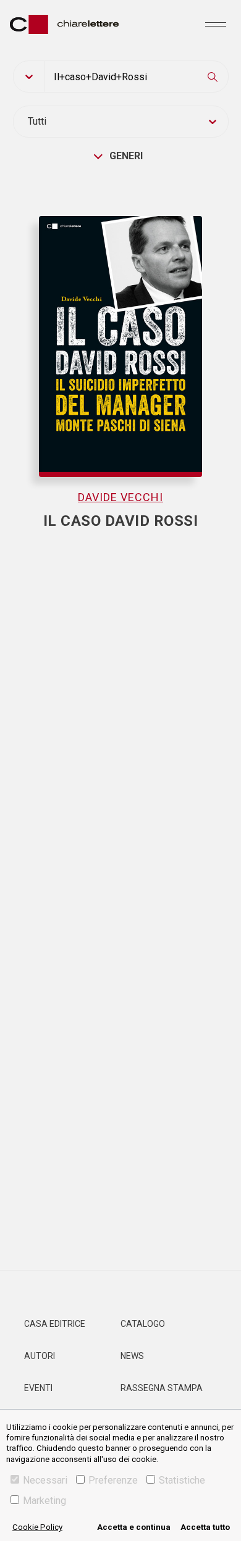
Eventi (38, 1388)
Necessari (45, 1480)
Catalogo (142, 1324)
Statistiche (182, 1480)
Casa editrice (54, 1324)
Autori (39, 1356)
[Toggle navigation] (216, 24)
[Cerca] (212, 76)
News (132, 1356)
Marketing (44, 1500)
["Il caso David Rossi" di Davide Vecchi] (120, 333)
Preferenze (113, 1480)
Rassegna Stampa (161, 1388)
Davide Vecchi (120, 497)
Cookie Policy (37, 1527)
